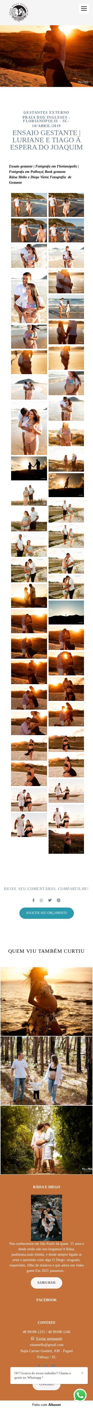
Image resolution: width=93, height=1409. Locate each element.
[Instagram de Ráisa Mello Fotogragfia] (46, 1366)
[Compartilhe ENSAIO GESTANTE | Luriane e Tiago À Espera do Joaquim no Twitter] (50, 900)
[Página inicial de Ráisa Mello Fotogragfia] (18, 13)
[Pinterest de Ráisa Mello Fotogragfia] (53, 1366)
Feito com (46, 1405)
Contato (46, 1384)
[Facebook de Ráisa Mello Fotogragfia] (39, 1366)
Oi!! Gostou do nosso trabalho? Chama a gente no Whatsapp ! (42, 1375)
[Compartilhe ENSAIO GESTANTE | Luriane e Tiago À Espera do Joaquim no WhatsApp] (41, 900)
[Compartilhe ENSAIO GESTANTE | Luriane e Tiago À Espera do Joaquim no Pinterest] (58, 900)
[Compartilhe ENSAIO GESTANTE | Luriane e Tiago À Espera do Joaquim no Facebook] (33, 900)
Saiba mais (46, 1282)
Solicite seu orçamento (46, 913)
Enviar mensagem (49, 1339)
